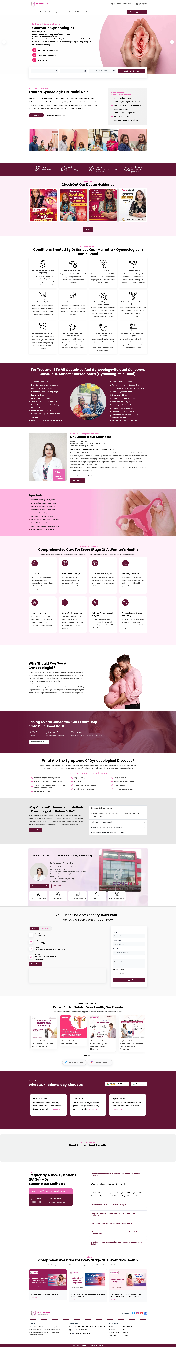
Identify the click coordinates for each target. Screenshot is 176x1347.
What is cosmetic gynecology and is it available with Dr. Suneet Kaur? (115, 1233)
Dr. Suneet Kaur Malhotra (80, 453)
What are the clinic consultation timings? (108, 1205)
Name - (34, 71)
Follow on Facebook (76, 1062)
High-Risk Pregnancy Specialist (102, 822)
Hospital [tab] (45, 928)
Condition (48, 12)
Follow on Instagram (101, 1062)
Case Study (113, 1335)
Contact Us (35, 830)
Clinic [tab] (34, 928)
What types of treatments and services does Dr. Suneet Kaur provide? (116, 1175)
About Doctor (77, 480)
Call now (37, 934)
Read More (34, 1300)
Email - (63, 71)
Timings (37, 954)
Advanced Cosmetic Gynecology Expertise (106, 827)
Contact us (90, 12)
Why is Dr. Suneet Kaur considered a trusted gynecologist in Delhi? (116, 1243)
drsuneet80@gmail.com (122, 4)
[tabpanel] (67, 954)
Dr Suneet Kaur (114, 1332)
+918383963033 (40, 936)
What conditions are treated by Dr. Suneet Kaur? (111, 1223)
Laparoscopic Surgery (102, 573)
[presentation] (4, 42)
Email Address (117, 940)
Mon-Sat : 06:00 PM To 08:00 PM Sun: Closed (45, 958)
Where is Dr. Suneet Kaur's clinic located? (108, 1184)
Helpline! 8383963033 (56, 115)
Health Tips (78, 12)
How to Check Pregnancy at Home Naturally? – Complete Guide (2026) (128, 1295)
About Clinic (113, 1329)
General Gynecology (71, 573)
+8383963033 (46, 170)
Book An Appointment (39, 886)
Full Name (116, 932)
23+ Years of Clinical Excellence (102, 808)
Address (37, 947)
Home (31, 12)
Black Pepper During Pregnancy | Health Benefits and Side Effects (85, 1295)
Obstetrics (36, 573)
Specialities (59, 12)
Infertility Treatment (131, 573)
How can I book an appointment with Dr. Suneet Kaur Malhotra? (113, 1214)
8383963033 (143, 4)
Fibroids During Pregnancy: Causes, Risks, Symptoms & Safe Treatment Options (45, 1295)
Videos (125, 1335)
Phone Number (117, 949)
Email (36, 940)
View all (88, 229)
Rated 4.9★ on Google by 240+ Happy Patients (108, 832)
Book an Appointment (38, 742)
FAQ (124, 1329)
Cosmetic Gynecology (72, 613)
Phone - (92, 71)
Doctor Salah (127, 1327)
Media (69, 12)
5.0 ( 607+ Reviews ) (136, 171)
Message (115, 957)
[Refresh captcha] (124, 969)
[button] (86, 152)
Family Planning (38, 613)
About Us (38, 12)
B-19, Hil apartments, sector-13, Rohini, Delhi (86, 735)
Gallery (125, 1332)
